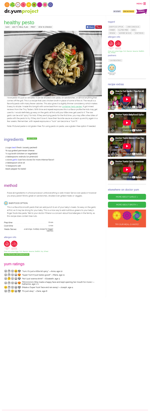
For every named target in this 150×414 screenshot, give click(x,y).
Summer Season (125, 33)
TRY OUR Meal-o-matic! (127, 224)
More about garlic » (127, 197)
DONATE (141, 11)
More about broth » (127, 205)
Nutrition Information (16, 254)
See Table (32, 138)
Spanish (112, 33)
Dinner (112, 30)
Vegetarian (139, 33)
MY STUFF (117, 11)
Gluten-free (123, 30)
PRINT (33, 27)
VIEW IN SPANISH (45, 27)
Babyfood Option (116, 27)
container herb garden (72, 106)
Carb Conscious (132, 27)
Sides (133, 30)
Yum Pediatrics (115, 60)
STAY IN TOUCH (128, 11)
